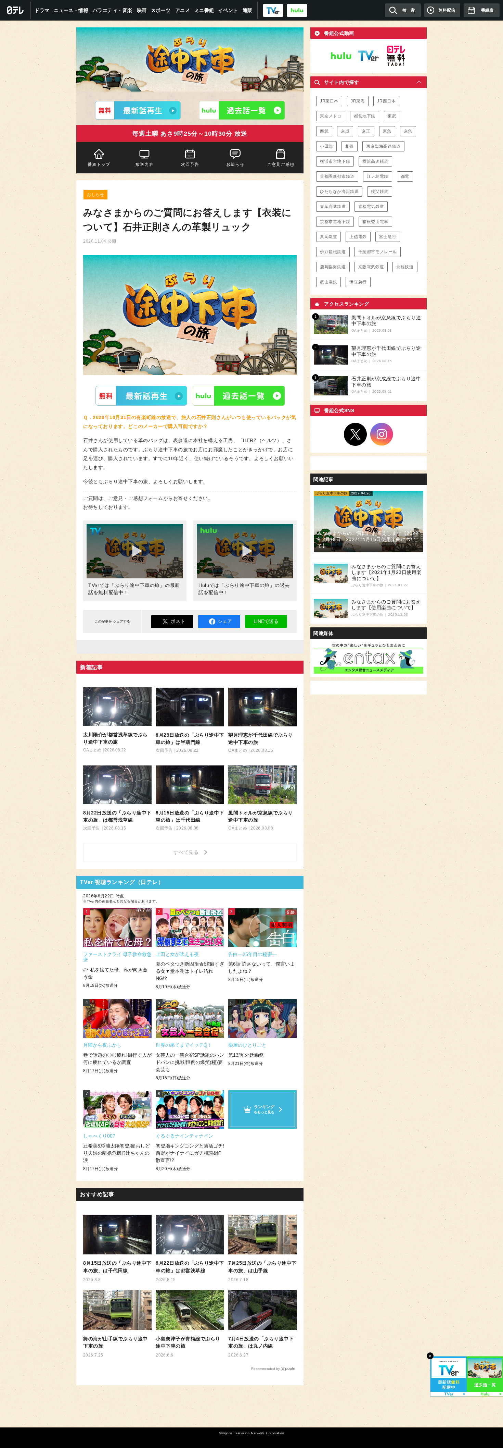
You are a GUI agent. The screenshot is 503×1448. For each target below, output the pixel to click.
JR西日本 (386, 101)
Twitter (355, 434)
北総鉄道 (404, 267)
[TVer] (273, 10)
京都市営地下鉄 (335, 221)
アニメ (182, 10)
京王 (366, 131)
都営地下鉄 (364, 116)
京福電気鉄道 (371, 206)
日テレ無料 (396, 56)
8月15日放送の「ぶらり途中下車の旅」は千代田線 (117, 1266)
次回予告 (190, 164)
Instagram (382, 434)
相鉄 (349, 146)
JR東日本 (329, 101)
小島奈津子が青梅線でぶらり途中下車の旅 (188, 1342)
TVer (141, 395)
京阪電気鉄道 (371, 267)
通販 (248, 10)
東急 (387, 131)
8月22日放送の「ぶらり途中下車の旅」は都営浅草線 (190, 1266)
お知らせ (235, 164)
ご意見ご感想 (280, 164)
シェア (225, 621)
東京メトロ (330, 116)
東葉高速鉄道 (333, 206)
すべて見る (187, 852)
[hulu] (297, 10)
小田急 (326, 146)
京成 (345, 131)
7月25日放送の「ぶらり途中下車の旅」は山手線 (262, 1266)
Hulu (239, 395)
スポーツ (161, 10)
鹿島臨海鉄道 (333, 267)
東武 (392, 116)
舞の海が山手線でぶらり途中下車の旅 (115, 1342)
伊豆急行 (357, 282)
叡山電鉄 (328, 282)
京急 (408, 131)
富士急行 (387, 236)
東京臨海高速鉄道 (383, 146)
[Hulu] (242, 110)
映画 (142, 10)
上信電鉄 (357, 236)
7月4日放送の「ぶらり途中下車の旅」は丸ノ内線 (261, 1342)
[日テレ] (15, 10)
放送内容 (145, 164)
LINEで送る (266, 621)
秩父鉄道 (379, 191)
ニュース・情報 (71, 10)
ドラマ (42, 10)
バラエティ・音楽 (112, 10)
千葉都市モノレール (377, 251)
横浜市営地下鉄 (335, 161)
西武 (324, 131)
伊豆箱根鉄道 (333, 251)
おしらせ (95, 194)
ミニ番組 (204, 10)
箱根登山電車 (375, 221)
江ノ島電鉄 (377, 176)
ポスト (178, 621)
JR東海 (358, 101)
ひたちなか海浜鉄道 (339, 191)
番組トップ (99, 164)
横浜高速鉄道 (375, 161)
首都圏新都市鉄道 (337, 176)
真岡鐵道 (328, 236)
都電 (405, 176)
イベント (228, 10)
